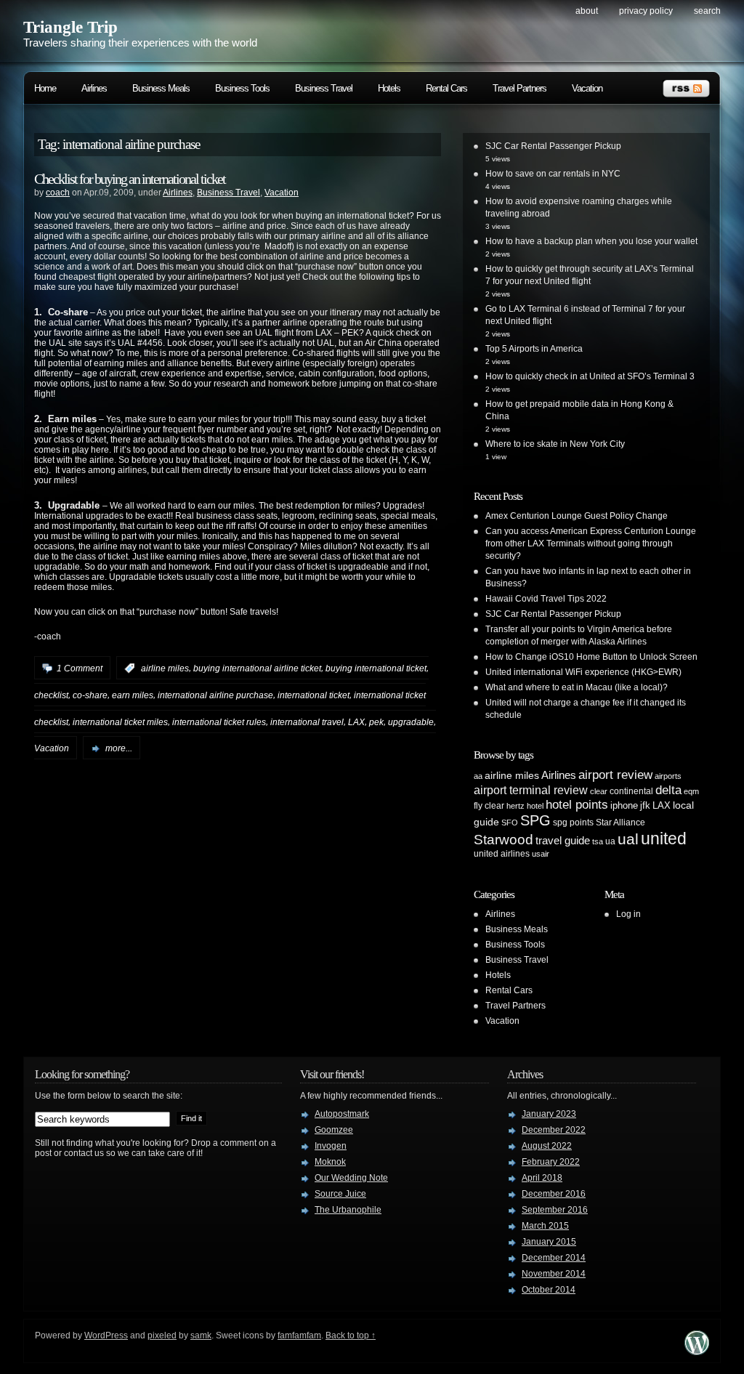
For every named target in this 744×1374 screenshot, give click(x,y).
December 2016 (554, 1194)
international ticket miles (120, 721)
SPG (535, 820)
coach (58, 192)
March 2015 (545, 1226)
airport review (615, 774)
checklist (51, 695)
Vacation (587, 88)
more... (118, 748)
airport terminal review (531, 789)
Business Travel (323, 88)
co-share (90, 695)
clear (598, 791)
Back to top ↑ (351, 1335)
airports (668, 776)
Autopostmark (342, 1114)
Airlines (94, 88)
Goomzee (334, 1130)
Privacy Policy (646, 11)
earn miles (132, 695)
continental (631, 791)
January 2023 (549, 1114)
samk (200, 1335)
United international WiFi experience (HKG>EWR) (583, 672)
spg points (573, 822)
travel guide (562, 840)
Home (45, 88)
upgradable (411, 721)
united (664, 838)
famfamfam (299, 1335)
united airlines (502, 854)
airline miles (165, 668)
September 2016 (555, 1210)
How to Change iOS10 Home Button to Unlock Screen (591, 657)
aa (478, 776)
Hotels (389, 88)
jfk (645, 805)
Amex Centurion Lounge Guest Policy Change (576, 516)
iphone (624, 805)
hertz (515, 805)
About (586, 11)
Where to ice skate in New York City (555, 444)
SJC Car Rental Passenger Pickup (553, 146)
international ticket (313, 695)
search (707, 11)
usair (540, 853)
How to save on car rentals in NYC (552, 174)
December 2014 (554, 1258)
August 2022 (547, 1146)
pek (376, 721)
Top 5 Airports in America (534, 349)
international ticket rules (219, 721)
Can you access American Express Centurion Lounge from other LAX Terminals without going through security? (590, 543)
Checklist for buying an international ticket (129, 179)
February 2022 (551, 1162)
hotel (535, 805)
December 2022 (554, 1130)
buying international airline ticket (257, 668)
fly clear (489, 806)
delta (668, 790)
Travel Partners (519, 88)
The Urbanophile (348, 1210)
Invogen (331, 1146)
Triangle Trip (70, 27)
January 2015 (549, 1242)
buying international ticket (376, 668)
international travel (307, 721)
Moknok (330, 1162)
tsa (597, 841)
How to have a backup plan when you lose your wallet (591, 241)
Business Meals (161, 88)
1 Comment (79, 668)
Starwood (503, 839)
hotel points (577, 805)
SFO (509, 822)
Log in (628, 914)
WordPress (106, 1335)
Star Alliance (620, 822)
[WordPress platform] (696, 1351)
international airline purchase (215, 695)
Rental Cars (446, 88)
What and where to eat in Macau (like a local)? (576, 687)
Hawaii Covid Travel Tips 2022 (546, 599)
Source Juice (340, 1194)
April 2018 (542, 1178)
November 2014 (554, 1274)
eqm (691, 791)
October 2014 (548, 1290)
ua (610, 841)
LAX (356, 721)
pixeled (162, 1335)
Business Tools (242, 88)
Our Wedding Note (351, 1178)
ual (628, 839)
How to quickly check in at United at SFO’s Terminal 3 (590, 376)
